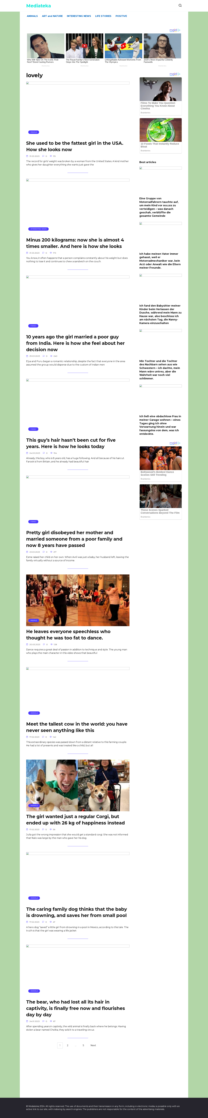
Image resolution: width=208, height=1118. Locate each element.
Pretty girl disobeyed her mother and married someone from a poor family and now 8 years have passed (74, 539)
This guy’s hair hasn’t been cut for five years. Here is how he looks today (71, 443)
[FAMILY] (77, 329)
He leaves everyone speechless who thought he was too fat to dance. (68, 635)
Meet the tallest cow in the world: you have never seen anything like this (76, 727)
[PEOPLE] (77, 136)
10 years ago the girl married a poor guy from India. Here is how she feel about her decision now (75, 343)
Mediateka (38, 5)
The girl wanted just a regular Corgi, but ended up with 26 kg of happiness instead (75, 820)
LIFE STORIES (103, 16)
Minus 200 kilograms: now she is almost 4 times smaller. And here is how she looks (75, 243)
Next (93, 1045)
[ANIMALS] (77, 717)
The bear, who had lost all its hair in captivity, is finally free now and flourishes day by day (75, 1008)
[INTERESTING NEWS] (77, 232)
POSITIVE (121, 16)
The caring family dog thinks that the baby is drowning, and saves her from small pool (76, 912)
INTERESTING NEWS (79, 16)
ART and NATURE (52, 16)
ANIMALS (32, 16)
